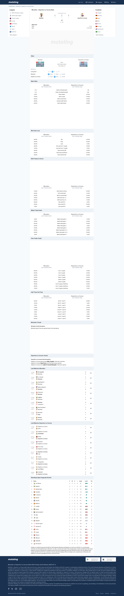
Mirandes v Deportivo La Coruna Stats (24, 6)
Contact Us (113, 593)
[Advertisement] (62, 42)
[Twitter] (13, 589)
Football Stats (12, 6)
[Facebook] (9, 589)
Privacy (102, 593)
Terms (97, 593)
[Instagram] (17, 589)
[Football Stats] (13, 2)
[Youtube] (21, 589)
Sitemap (107, 593)
